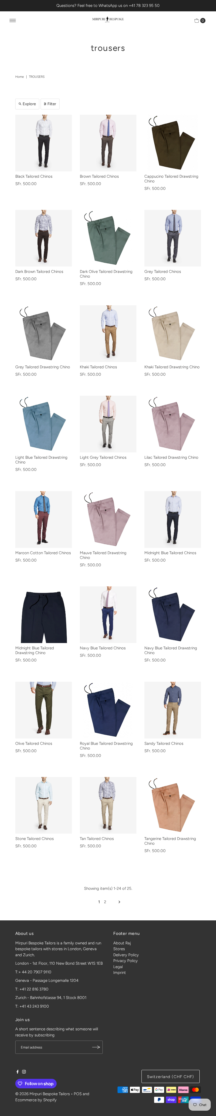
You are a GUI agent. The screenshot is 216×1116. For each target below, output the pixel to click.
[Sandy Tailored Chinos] (172, 710)
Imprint (119, 972)
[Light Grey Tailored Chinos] (108, 424)
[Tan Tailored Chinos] (108, 805)
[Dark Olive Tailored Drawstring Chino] (108, 238)
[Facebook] (18, 1072)
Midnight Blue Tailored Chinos (170, 552)
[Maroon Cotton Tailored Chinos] (43, 519)
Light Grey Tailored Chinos (103, 457)
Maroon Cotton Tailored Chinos (43, 552)
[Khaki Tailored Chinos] (108, 333)
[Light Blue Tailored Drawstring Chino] (43, 424)
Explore (29, 104)
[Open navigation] (13, 20)
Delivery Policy (126, 955)
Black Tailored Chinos (33, 176)
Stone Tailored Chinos (34, 838)
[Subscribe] (96, 1047)
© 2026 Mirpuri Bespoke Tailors (42, 1093)
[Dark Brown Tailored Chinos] (43, 238)
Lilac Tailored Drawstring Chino (171, 457)
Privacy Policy (125, 960)
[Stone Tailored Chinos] (43, 805)
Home (19, 77)
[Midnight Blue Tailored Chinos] (172, 519)
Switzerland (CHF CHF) (170, 1076)
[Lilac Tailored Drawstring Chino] (172, 424)
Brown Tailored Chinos (99, 176)
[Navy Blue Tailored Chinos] (108, 614)
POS (78, 1093)
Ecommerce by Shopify (36, 1100)
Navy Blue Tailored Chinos (103, 648)
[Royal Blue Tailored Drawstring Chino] (108, 710)
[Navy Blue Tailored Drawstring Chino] (172, 614)
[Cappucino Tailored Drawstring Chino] (172, 143)
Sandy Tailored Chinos (163, 743)
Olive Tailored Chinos (33, 743)
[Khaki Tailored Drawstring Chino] (172, 333)
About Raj (122, 943)
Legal (118, 966)
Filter (51, 104)
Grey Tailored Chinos (162, 271)
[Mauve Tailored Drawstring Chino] (108, 519)
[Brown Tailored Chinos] (108, 143)
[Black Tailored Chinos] (43, 143)
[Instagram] (24, 1072)
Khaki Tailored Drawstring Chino (172, 367)
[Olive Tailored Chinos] (43, 710)
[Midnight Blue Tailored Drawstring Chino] (43, 614)
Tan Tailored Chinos (97, 838)
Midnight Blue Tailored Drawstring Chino (34, 650)
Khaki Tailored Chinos (98, 367)
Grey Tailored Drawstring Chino (42, 367)
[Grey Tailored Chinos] (172, 238)
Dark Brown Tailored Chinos (39, 271)
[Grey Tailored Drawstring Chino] (43, 333)
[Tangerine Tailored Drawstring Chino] (172, 805)
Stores (119, 948)
